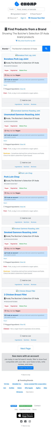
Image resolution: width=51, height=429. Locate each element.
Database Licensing (26, 406)
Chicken (6, 329)
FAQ (16, 409)
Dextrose (7, 153)
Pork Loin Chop (11, 177)
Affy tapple (29, 388)
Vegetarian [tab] (13, 70)
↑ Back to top (25, 375)
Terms (34, 409)
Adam (19, 388)
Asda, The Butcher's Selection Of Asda (22, 118)
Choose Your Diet (37, 18)
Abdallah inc (16, 384)
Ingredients (18, 104)
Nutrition (26, 104)
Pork (5, 93)
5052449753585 (11, 301)
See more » (30, 392)
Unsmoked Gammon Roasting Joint (22, 114)
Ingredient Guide (24, 409)
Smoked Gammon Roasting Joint (20, 232)
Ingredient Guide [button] (19, 14)
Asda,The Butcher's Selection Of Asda (22, 63)
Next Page (26, 348)
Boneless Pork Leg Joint (16, 59)
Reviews (33, 104)
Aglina (38, 388)
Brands (5, 49)
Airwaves (19, 392)
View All (22, 89)
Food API (13, 406)
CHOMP (28, 4)
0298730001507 (11, 184)
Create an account (12, 79)
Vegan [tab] (7, 70)
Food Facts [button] (35, 14)
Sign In (23, 18)
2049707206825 (11, 66)
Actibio (11, 388)
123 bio (6, 384)
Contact (37, 406)
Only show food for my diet (26, 41)
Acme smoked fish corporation (35, 384)
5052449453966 (11, 239)
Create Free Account (25, 368)
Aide (45, 388)
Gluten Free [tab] (23, 70)
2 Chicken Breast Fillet (15, 294)
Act (4, 388)
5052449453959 (11, 121)
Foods (11, 9)
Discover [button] (13, 18)
